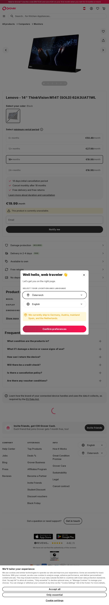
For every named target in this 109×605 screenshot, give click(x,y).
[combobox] (54, 295)
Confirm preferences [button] (54, 329)
